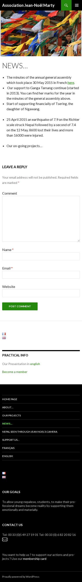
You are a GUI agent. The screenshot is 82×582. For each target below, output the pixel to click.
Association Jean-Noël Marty (28, 5)
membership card (34, 558)
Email (7, 268)
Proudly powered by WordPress (20, 576)
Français (8, 448)
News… (7, 423)
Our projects (11, 415)
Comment (9, 193)
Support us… (10, 439)
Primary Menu (77, 5)
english (35, 364)
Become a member (14, 372)
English (7, 456)
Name (8, 250)
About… (7, 407)
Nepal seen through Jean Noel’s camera (29, 431)
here (71, 82)
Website (8, 286)
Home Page (9, 399)
